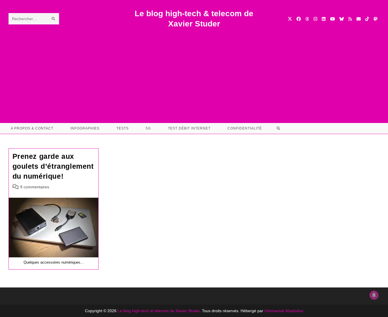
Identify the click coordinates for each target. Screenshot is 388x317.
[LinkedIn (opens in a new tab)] (324, 19)
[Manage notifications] (374, 295)
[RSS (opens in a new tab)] (350, 19)
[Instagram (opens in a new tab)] (315, 19)
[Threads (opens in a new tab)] (307, 19)
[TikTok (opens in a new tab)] (367, 19)
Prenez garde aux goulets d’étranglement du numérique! (53, 166)
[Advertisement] (194, 72)
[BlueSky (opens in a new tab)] (341, 19)
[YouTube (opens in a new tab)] (332, 19)
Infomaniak (274, 310)
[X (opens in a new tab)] (289, 19)
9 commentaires (34, 187)
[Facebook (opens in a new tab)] (298, 19)
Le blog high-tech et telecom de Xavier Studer (159, 310)
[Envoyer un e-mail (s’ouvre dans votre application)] (358, 19)
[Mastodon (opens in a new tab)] (375, 19)
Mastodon (294, 310)
